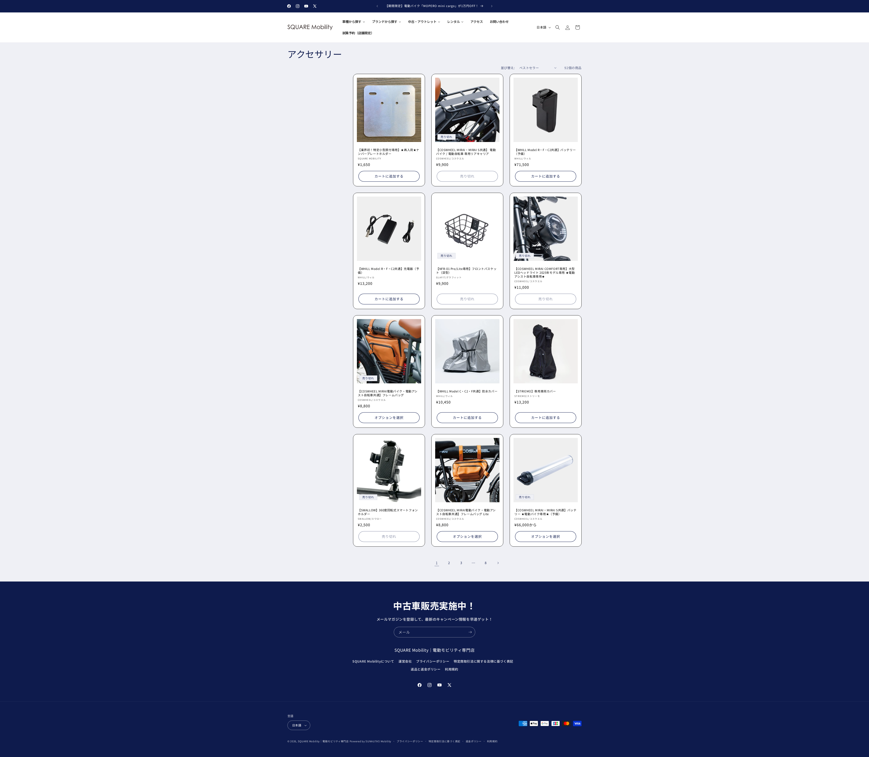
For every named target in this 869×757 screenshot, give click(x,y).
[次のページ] (498, 563)
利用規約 (451, 669)
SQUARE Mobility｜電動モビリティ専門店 (323, 741)
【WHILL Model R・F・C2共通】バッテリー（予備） (545, 152)
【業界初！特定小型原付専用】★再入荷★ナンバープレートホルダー (388, 152)
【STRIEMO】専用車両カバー (535, 391)
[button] (558, 27)
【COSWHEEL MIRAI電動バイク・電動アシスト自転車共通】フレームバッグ (388, 393)
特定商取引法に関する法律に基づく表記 (483, 661)
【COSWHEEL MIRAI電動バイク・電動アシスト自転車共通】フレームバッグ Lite (466, 512)
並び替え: (508, 67)
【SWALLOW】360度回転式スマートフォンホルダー (388, 512)
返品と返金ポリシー (425, 669)
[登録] (470, 632)
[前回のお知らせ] (377, 6)
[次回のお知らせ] (492, 6)
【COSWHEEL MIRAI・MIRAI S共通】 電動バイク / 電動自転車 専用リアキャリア (466, 152)
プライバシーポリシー (432, 661)
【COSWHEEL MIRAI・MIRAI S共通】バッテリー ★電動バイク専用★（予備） (545, 512)
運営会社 (405, 661)
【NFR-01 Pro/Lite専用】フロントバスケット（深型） (466, 270)
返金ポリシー (474, 741)
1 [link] (437, 562)
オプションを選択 (389, 417)
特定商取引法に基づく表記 (444, 741)
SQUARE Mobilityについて (373, 661)
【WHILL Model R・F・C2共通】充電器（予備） (388, 270)
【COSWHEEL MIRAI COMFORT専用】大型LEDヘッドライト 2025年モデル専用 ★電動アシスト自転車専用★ (544, 272)
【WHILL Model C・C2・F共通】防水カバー (466, 391)
